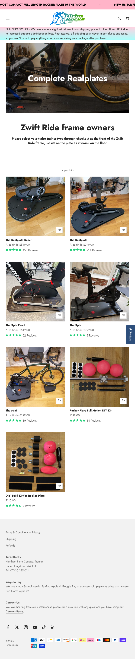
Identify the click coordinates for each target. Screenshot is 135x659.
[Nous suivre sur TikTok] (43, 627)
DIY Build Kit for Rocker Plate (25, 496)
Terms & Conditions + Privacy (23, 532)
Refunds (10, 546)
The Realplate (78, 240)
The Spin (75, 325)
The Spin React (15, 325)
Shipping (11, 539)
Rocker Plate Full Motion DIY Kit (90, 411)
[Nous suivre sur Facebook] (8, 627)
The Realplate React (18, 240)
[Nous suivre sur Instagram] (26, 627)
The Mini (11, 411)
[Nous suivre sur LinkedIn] (52, 627)
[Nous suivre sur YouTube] (35, 627)
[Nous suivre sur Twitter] (17, 627)
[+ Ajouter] (59, 230)
